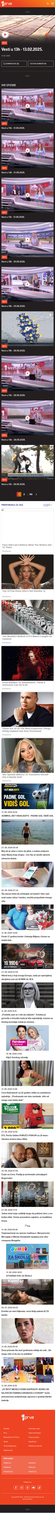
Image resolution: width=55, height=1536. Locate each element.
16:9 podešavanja (10, 1446)
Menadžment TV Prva (11, 1437)
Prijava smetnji (34, 1437)
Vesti (4, 123)
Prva (5, 1433)
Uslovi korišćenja (35, 1433)
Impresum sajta (34, 1429)
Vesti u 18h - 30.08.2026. (13, 261)
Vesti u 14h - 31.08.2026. (13, 172)
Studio (6, 1442)
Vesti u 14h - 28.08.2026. (13, 440)
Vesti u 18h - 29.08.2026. (13, 306)
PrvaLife (32, 1467)
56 (30, 494)
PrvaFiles (32, 1472)
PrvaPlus (7, 1463)
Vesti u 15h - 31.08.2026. (13, 128)
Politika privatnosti (35, 1446)
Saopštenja (32, 1442)
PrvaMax (7, 1467)
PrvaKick (32, 1463)
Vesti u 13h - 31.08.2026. (13, 217)
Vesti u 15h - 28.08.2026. (13, 395)
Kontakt (6, 1429)
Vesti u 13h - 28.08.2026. (13, 484)
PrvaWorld (8, 1472)
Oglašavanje (8, 1450)
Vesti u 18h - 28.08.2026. (13, 350)
